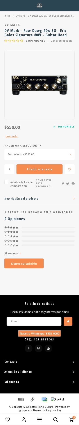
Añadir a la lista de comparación (21, 184)
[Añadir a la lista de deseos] (70, 169)
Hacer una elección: (22, 145)
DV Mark (12, 25)
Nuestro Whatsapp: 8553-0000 (39, 333)
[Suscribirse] (68, 321)
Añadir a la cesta (39, 169)
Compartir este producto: (44, 183)
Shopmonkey (53, 410)
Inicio (7, 15)
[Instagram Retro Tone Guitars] (38, 348)
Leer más (12, 136)
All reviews (11, 253)
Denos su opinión (61, 40)
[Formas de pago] (21, 399)
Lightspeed (24, 410)
